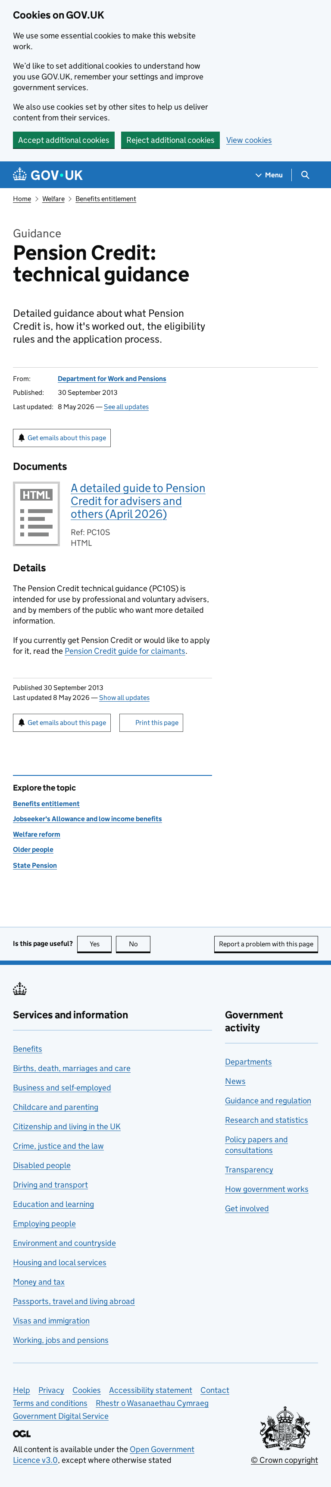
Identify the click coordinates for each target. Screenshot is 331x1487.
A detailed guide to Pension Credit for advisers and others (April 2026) (138, 501)
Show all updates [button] (124, 697)
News (235, 1081)
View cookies (249, 140)
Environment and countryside (64, 1243)
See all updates (126, 407)
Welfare (53, 199)
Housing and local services (59, 1262)
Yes (101, 944)
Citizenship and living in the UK (67, 1126)
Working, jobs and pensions (61, 1340)
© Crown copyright (284, 1460)
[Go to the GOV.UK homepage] (48, 175)
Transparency (249, 1170)
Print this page (156, 722)
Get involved (247, 1208)
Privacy (51, 1390)
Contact (214, 1390)
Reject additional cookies (170, 140)
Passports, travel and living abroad (74, 1301)
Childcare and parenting (55, 1107)
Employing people (44, 1224)
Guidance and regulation (268, 1101)
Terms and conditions (50, 1403)
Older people (33, 849)
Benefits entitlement (105, 199)
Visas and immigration (51, 1321)
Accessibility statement (150, 1390)
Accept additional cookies (63, 140)
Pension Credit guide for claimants (125, 651)
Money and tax (39, 1282)
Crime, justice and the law (58, 1146)
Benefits (27, 1049)
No (139, 944)
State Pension (35, 865)
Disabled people (42, 1165)
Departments (248, 1062)
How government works (267, 1189)
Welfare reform (36, 834)
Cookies (86, 1390)
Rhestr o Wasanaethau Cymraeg (152, 1403)
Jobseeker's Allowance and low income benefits (87, 819)
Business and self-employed (62, 1088)
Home (22, 199)
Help (21, 1390)
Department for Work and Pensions (112, 379)
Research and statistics (266, 1120)
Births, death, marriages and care (72, 1068)
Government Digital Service (61, 1416)
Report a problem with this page (266, 944)
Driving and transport (50, 1185)
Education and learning (53, 1204)
